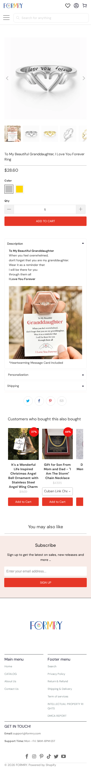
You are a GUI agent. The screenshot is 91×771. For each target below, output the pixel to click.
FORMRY (21, 765)
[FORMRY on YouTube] (64, 757)
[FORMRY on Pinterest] (42, 757)
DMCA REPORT (57, 716)
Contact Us (11, 689)
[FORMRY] (13, 5)
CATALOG (10, 674)
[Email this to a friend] (61, 401)
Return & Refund (58, 681)
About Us (10, 681)
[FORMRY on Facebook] (27, 757)
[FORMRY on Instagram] (34, 757)
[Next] (83, 78)
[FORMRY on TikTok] (49, 757)
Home (8, 666)
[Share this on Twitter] (28, 401)
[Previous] (7, 78)
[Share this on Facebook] (39, 401)
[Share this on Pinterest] (50, 401)
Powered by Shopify (42, 765)
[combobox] (57, 491)
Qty (7, 201)
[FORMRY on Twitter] (56, 757)
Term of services (58, 696)
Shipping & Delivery (60, 689)
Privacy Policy (56, 674)
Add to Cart (23, 502)
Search (52, 666)
